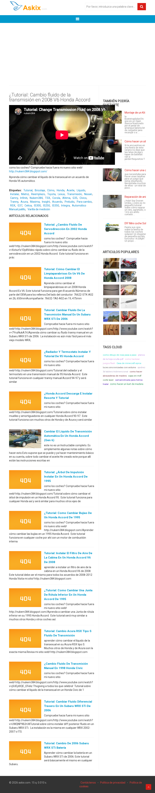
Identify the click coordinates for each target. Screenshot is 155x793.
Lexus (61, 194)
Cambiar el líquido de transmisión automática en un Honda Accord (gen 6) (68, 436)
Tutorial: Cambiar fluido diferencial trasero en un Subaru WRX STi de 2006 (68, 706)
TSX (47, 197)
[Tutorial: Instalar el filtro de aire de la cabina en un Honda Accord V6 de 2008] (25, 561)
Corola (56, 197)
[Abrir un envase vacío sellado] (128, 290)
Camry (14, 197)
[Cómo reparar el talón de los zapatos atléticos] (111, 276)
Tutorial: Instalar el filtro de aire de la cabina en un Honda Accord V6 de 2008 (68, 557)
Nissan (88, 194)
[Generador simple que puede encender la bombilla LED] (128, 329)
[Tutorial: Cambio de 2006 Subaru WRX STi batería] (25, 751)
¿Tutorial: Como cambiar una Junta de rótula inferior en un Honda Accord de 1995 (68, 595)
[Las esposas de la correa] (111, 290)
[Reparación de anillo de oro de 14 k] (112, 201)
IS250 (46, 205)
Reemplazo (38, 194)
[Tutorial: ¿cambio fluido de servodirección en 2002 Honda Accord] (25, 232)
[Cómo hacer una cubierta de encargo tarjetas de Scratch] (112, 174)
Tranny (14, 201)
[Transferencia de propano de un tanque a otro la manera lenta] (128, 276)
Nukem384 (36, 197)
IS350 (55, 205)
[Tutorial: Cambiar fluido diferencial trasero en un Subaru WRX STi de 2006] (25, 709)
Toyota (51, 194)
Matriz (25, 194)
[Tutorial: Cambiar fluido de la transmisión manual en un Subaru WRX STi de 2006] (25, 318)
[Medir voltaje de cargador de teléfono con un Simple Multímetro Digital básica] (128, 316)
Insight (46, 201)
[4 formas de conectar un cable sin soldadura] (111, 329)
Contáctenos (88, 782)
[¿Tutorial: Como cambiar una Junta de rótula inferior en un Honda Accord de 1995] (25, 598)
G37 (20, 205)
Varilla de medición (39, 209)
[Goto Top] (148, 787)
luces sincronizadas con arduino (119, 367)
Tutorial (28, 190)
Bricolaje (40, 190)
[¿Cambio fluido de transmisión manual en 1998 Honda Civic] (25, 671)
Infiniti (23, 197)
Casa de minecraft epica (129, 363)
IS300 (37, 205)
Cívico (83, 197)
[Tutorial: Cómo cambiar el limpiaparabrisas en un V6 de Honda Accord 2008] (25, 277)
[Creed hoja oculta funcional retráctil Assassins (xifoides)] (128, 303)
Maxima (35, 201)
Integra (65, 205)
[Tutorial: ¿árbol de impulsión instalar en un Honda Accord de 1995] (25, 480)
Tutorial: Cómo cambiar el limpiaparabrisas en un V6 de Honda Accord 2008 (64, 273)
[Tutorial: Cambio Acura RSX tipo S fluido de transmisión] (25, 639)
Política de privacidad (112, 782)
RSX (12, 205)
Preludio (69, 201)
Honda (60, 190)
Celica (28, 205)
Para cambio (84, 201)
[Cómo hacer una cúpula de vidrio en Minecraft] (111, 316)
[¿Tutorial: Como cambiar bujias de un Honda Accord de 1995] (25, 521)
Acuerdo (57, 201)
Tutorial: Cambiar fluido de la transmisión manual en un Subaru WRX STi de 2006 (67, 314)
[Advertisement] (77, 51)
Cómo (50, 190)
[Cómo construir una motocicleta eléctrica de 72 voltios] (128, 263)
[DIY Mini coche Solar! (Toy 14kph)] (112, 227)
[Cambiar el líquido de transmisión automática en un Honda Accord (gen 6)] (25, 439)
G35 (75, 197)
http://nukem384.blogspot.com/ (28, 171)
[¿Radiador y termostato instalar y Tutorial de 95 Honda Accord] (25, 359)
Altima (66, 197)
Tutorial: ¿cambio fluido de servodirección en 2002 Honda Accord (65, 229)
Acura (24, 201)
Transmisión (74, 194)
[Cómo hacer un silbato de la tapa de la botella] (112, 146)
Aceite (70, 190)
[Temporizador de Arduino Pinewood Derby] (111, 263)
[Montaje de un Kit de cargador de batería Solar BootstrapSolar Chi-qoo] (112, 117)
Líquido (81, 190)
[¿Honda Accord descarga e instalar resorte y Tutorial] (25, 401)
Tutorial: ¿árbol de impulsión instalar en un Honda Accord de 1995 (66, 477)
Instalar (14, 194)
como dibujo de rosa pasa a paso (119, 355)
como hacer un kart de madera (126, 384)
